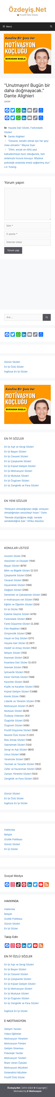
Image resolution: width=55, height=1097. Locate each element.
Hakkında (9, 829)
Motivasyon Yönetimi (16, 1038)
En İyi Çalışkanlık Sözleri (17, 461)
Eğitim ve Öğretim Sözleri (18, 604)
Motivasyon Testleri (15, 1058)
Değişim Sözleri (13, 589)
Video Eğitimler (12, 1033)
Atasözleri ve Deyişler (16, 560)
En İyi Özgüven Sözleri (16, 480)
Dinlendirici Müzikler (15, 1072)
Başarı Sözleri (12, 565)
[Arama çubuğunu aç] (51, 26)
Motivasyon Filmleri (15, 1043)
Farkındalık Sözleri (14, 619)
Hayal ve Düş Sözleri (16, 638)
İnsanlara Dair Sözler (16, 662)
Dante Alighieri (16, 136)
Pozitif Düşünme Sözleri (17, 730)
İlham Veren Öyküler (15, 1062)
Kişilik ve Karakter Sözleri (18, 686)
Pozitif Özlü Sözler (14, 1077)
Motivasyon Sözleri (15, 706)
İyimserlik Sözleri (13, 672)
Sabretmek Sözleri (14, 744)
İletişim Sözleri (12, 652)
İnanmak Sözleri (13, 657)
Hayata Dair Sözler (18, 127)
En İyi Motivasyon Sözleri (18, 471)
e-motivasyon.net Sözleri (18, 599)
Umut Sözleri (11, 754)
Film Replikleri (12, 628)
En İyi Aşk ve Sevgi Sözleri (19, 446)
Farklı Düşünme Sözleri (17, 623)
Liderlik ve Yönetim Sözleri (19, 701)
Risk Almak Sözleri (14, 739)
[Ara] (47, 317)
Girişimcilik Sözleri (14, 633)
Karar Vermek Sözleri (16, 677)
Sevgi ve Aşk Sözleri (15, 749)
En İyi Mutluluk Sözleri (16, 475)
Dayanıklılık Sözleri (14, 585)
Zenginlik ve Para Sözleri (18, 778)
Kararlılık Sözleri (13, 681)
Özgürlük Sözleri (13, 720)
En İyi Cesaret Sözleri (16, 456)
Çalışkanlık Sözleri (14, 575)
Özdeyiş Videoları (14, 715)
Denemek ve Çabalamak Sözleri (22, 594)
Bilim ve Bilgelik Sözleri (17, 570)
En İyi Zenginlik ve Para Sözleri (21, 485)
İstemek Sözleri (12, 667)
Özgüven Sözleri (13, 725)
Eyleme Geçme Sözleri (16, 614)
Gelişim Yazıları (12, 1029)
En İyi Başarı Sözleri (15, 451)
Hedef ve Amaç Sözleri (17, 648)
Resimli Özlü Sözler (15, 735)
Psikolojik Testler (13, 1053)
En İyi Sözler (11, 609)
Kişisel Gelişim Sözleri (16, 691)
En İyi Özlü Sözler (14, 366)
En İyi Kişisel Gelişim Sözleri (20, 466)
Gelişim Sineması (14, 1048)
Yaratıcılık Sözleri (13, 759)
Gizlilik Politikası (13, 839)
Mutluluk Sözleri (13, 710)
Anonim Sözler (12, 556)
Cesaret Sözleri (12, 580)
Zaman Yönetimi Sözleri (17, 773)
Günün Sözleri (12, 361)
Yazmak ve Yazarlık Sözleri (19, 764)
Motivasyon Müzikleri (16, 1067)
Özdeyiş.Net (27, 9)
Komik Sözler (11, 696)
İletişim (8, 834)
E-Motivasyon (34, 1091)
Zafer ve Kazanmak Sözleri (19, 769)
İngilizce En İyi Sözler (16, 371)
